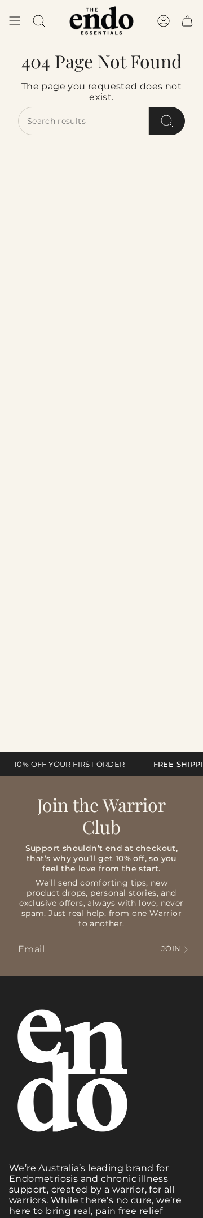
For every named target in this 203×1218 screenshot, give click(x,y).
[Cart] (187, 20)
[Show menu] (14, 20)
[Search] (167, 121)
